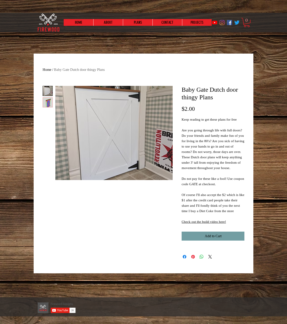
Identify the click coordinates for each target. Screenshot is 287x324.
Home (47, 70)
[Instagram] (222, 22)
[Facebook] (229, 22)
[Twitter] (236, 22)
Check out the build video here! (204, 222)
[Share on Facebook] (184, 256)
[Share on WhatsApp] (201, 256)
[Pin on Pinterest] (193, 256)
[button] (246, 22)
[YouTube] (214, 22)
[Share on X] (210, 256)
